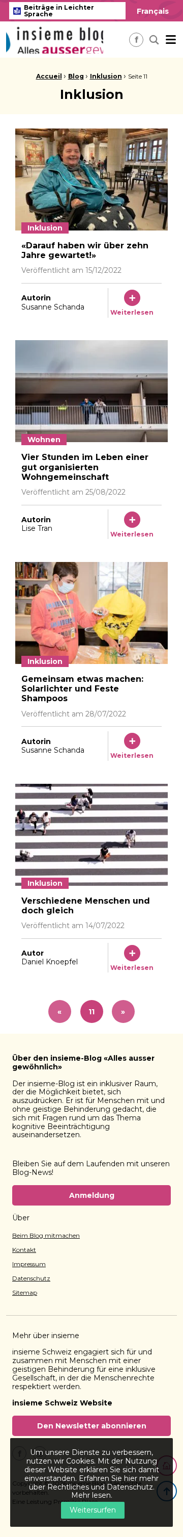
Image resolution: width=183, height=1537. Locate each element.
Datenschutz (31, 1278)
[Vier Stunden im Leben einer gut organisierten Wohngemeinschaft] (91, 391)
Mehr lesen (91, 1495)
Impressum (29, 1264)
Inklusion (106, 76)
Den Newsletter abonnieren (91, 1425)
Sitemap (24, 1292)
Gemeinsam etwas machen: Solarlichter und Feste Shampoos (82, 688)
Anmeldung (91, 1195)
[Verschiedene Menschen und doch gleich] (91, 835)
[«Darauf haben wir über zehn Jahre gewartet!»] (91, 179)
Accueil (49, 76)
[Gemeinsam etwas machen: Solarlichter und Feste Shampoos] (91, 613)
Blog (76, 76)
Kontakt (24, 1249)
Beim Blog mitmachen (46, 1235)
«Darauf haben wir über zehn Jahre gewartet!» (84, 250)
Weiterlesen (132, 312)
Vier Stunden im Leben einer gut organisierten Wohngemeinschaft (84, 466)
